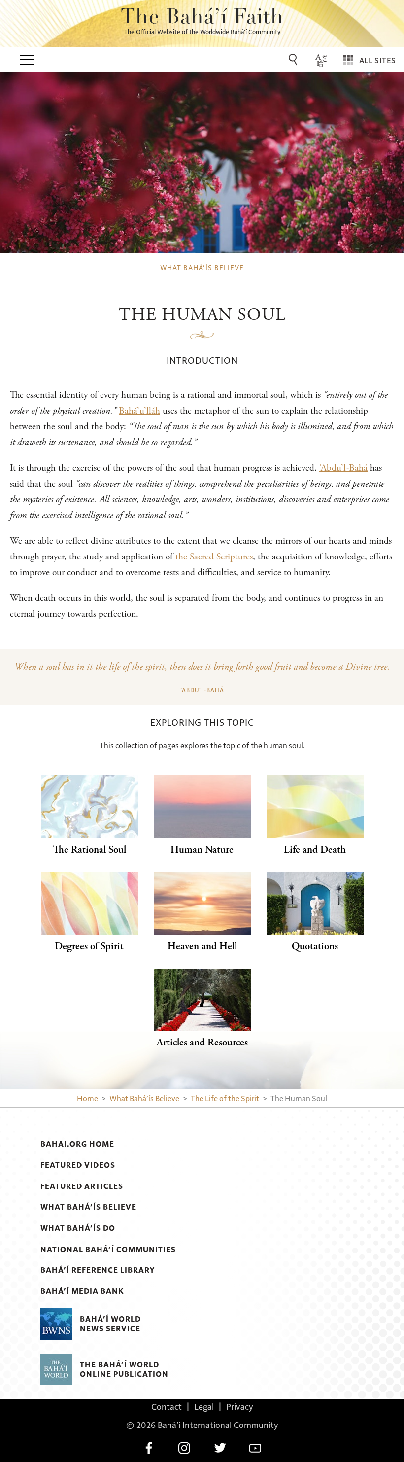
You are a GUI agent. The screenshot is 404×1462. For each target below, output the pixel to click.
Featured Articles (81, 1186)
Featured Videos (77, 1165)
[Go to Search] (295, 60)
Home (87, 1098)
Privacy (239, 1406)
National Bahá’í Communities (108, 1249)
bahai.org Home (77, 1144)
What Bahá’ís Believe (88, 1207)
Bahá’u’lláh (139, 411)
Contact (166, 1406)
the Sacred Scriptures (214, 557)
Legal (204, 1406)
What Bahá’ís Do (77, 1228)
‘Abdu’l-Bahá (343, 468)
